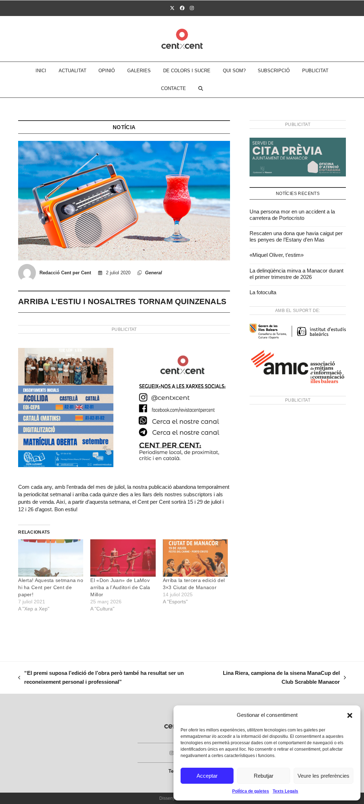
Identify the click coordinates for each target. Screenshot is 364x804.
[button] (349, 715)
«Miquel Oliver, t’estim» (277, 255)
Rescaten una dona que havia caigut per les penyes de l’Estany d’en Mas (296, 236)
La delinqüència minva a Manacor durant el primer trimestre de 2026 (296, 274)
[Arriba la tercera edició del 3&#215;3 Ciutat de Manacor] (195, 558)
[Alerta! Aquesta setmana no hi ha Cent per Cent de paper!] (50, 558)
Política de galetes (250, 791)
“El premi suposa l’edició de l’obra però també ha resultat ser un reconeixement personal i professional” (101, 678)
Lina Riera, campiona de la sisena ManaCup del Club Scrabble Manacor (277, 678)
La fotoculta (263, 292)
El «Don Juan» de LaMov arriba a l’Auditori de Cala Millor (120, 587)
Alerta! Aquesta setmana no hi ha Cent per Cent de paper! (50, 587)
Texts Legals (285, 791)
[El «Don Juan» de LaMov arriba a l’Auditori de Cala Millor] (122, 558)
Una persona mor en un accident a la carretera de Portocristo (292, 214)
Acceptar (207, 776)
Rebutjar (263, 776)
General (153, 272)
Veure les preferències (323, 776)
